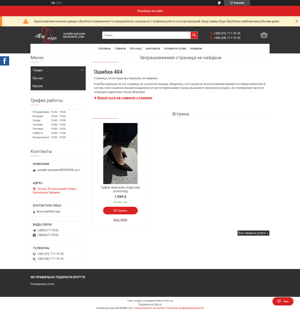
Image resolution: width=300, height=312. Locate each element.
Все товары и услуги (252, 233)
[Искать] (194, 35)
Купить (122, 210)
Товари (120, 48)
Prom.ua (168, 300)
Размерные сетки (42, 284)
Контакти (153, 48)
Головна (104, 48)
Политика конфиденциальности (185, 308)
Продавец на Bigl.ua (150, 304)
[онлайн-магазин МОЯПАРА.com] (46, 35)
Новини (196, 48)
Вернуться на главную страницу (124, 98)
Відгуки (38, 86)
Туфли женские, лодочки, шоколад (120, 189)
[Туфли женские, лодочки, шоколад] (120, 153)
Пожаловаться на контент (150, 308)
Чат (286, 301)
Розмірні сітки (175, 48)
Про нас (136, 48)
